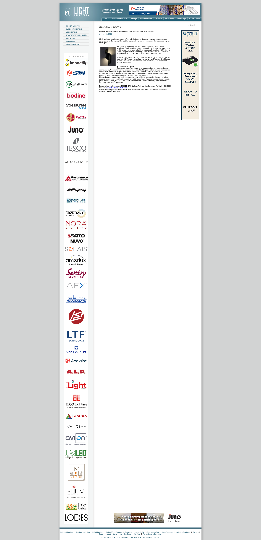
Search (192, 25)
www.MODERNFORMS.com (116, 88)
